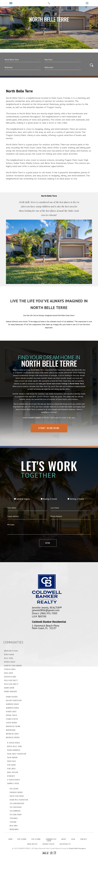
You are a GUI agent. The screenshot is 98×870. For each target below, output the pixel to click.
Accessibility (65, 844)
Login (49, 841)
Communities (51, 839)
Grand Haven (9, 688)
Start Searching (49, 428)
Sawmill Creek (13, 783)
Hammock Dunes (12, 708)
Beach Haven (9, 655)
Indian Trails (11, 715)
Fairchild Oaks (10, 677)
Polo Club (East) (11, 680)
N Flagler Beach (13, 743)
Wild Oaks (14, 826)
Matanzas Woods (13, 737)
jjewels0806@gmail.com (46, 610)
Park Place (11, 761)
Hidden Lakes (11, 712)
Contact (83, 839)
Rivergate (11, 776)
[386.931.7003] (49, 3)
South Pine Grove (17, 796)
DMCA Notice (32, 844)
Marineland (10, 730)
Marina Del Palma (13, 726)
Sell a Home (36, 839)
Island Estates (12, 719)
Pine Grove (11, 765)
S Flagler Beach (13, 780)
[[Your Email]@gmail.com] (10, 3)
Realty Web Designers (77, 848)
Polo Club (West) (11, 684)
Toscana (13, 822)
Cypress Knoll (10, 669)
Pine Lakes (11, 769)
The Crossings (16, 807)
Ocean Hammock (13, 750)
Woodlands (14, 829)
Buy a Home (22, 839)
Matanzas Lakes (12, 734)
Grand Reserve (12, 697)
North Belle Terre (14, 746)
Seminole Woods (16, 792)
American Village (11, 651)
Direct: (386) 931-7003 (44, 613)
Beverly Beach (9, 662)
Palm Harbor (12, 758)
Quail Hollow (12, 772)
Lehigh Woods (11, 723)
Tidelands (14, 818)
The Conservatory (17, 803)
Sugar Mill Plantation (19, 800)
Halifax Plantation (14, 700)
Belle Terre (8, 658)
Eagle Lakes (8, 673)
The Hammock (15, 811)
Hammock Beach (12, 704)
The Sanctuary (16, 815)
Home (10, 839)
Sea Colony (14, 789)
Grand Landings (10, 692)
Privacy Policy (48, 844)
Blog (73, 839)
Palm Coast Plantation (16, 754)
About (63, 839)
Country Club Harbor (13, 666)
